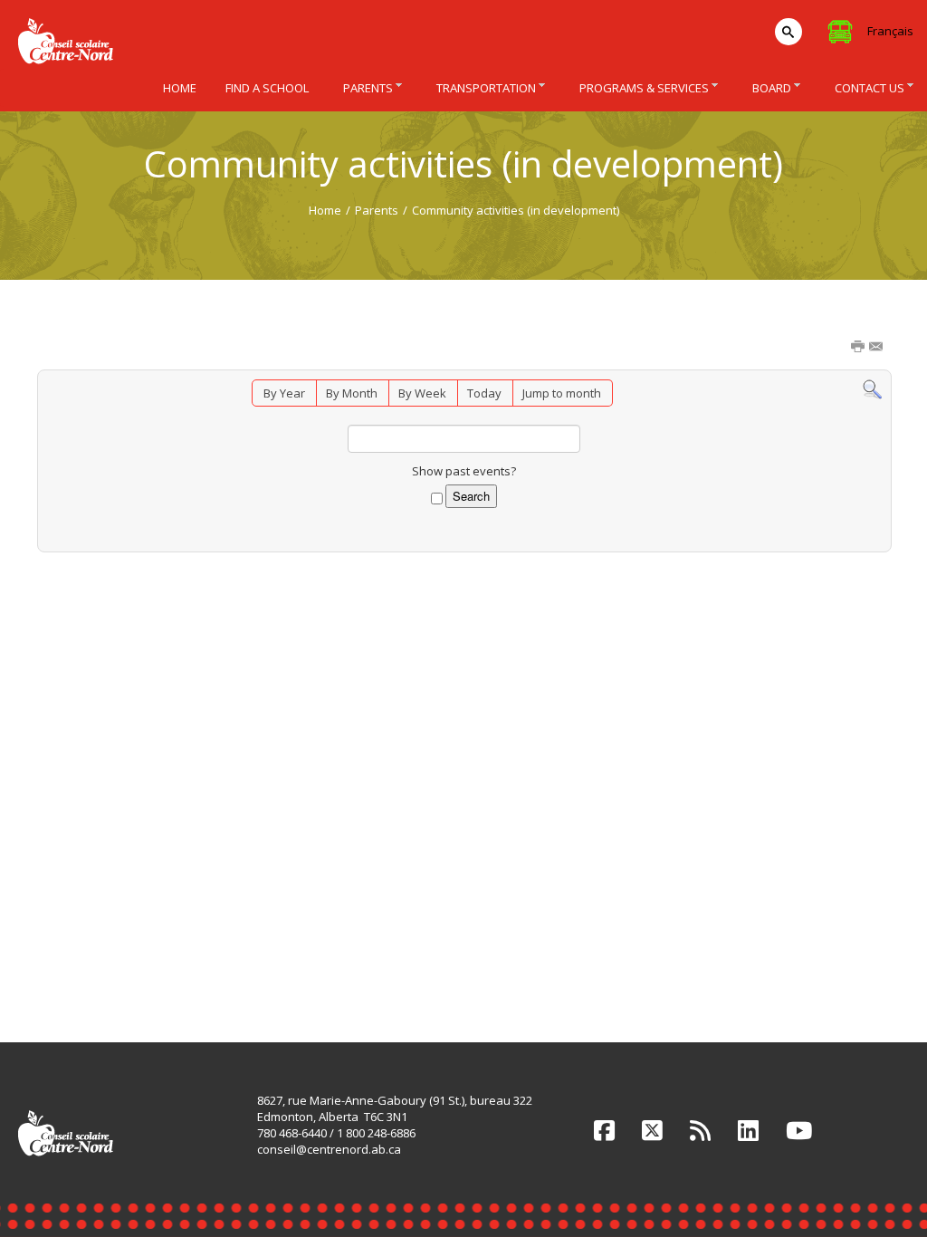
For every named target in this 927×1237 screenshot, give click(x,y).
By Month (351, 393)
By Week (422, 393)
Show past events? (464, 471)
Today (484, 393)
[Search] (872, 388)
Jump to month (561, 393)
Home (325, 210)
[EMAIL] (877, 348)
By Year (284, 393)
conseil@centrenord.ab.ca (329, 1149)
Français (890, 31)
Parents (376, 210)
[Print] (859, 348)
